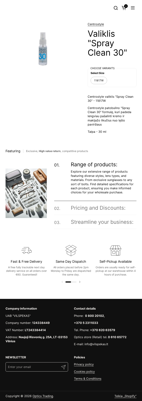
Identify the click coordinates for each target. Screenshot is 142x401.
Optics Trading (43, 396)
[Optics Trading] (14, 8)
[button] (115, 8)
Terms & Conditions (87, 378)
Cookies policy (84, 371)
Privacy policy (84, 364)
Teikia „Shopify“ (125, 396)
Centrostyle (96, 24)
